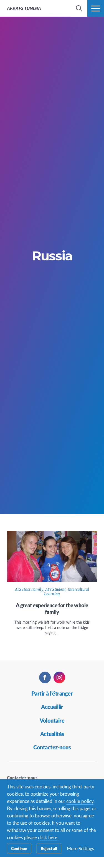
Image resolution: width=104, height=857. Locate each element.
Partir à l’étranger (52, 693)
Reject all (49, 848)
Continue (19, 848)
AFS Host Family (29, 589)
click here (47, 837)
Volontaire (52, 720)
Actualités (52, 734)
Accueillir (52, 707)
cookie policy (79, 801)
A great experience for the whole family (52, 608)
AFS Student (55, 589)
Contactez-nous (52, 747)
